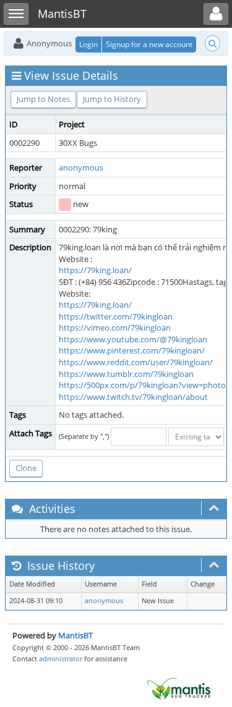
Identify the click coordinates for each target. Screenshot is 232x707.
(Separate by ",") (84, 436)
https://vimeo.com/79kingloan (115, 327)
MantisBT (75, 635)
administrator (60, 658)
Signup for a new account (149, 44)
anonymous (81, 167)
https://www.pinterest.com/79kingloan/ (132, 350)
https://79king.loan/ (95, 270)
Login (88, 44)
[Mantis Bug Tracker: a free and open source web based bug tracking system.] (178, 687)
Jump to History (112, 98)
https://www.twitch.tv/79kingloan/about (133, 396)
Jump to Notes (43, 98)
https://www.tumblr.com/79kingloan (126, 373)
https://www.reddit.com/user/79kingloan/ (136, 362)
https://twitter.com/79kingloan (116, 316)
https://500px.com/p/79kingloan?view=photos (144, 385)
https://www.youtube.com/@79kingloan (133, 339)
